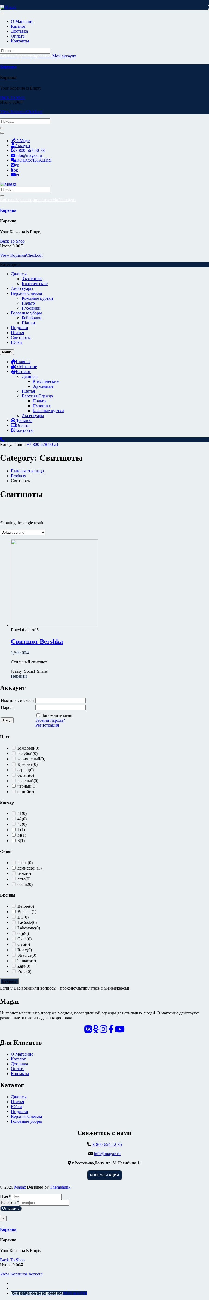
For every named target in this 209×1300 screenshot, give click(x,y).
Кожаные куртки (37, 298)
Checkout (34, 111)
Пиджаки (19, 327)
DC (23, 698)
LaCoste (27, 704)
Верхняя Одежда (26, 293)
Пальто (28, 303)
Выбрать (9, 981)
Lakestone (28, 709)
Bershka (26, 693)
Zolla (24, 753)
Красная (27, 545)
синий (25, 573)
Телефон (9, 1202)
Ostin (24, 720)
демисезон (30, 649)
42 (22, 600)
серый (25, 551)
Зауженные (32, 278)
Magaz (20, 1187)
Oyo (23, 725)
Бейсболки (32, 318)
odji (23, 714)
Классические (35, 283)
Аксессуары (22, 288)
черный (26, 567)
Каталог (18, 1059)
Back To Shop (12, 97)
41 (22, 594)
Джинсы (19, 273)
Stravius (26, 736)
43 (22, 605)
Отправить (11, 1208)
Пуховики (31, 308)
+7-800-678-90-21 (43, 444)
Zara (23, 747)
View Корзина (13, 111)
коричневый (31, 540)
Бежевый (28, 529)
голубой (27, 535)
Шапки (28, 322)
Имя (5, 1196)
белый (25, 556)
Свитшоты (21, 337)
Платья (17, 332)
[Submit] (2, 128)
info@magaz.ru (107, 1153)
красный (27, 562)
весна (25, 644)
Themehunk (60, 1187)
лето (23, 660)
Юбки (16, 342)
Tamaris (26, 742)
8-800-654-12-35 (107, 1144)
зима (24, 655)
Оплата (17, 1068)
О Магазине (22, 1054)
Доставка (19, 1064)
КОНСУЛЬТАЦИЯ (104, 1175)
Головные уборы (26, 313)
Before (25, 687)
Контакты (20, 1073)
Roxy (24, 731)
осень (25, 665)
